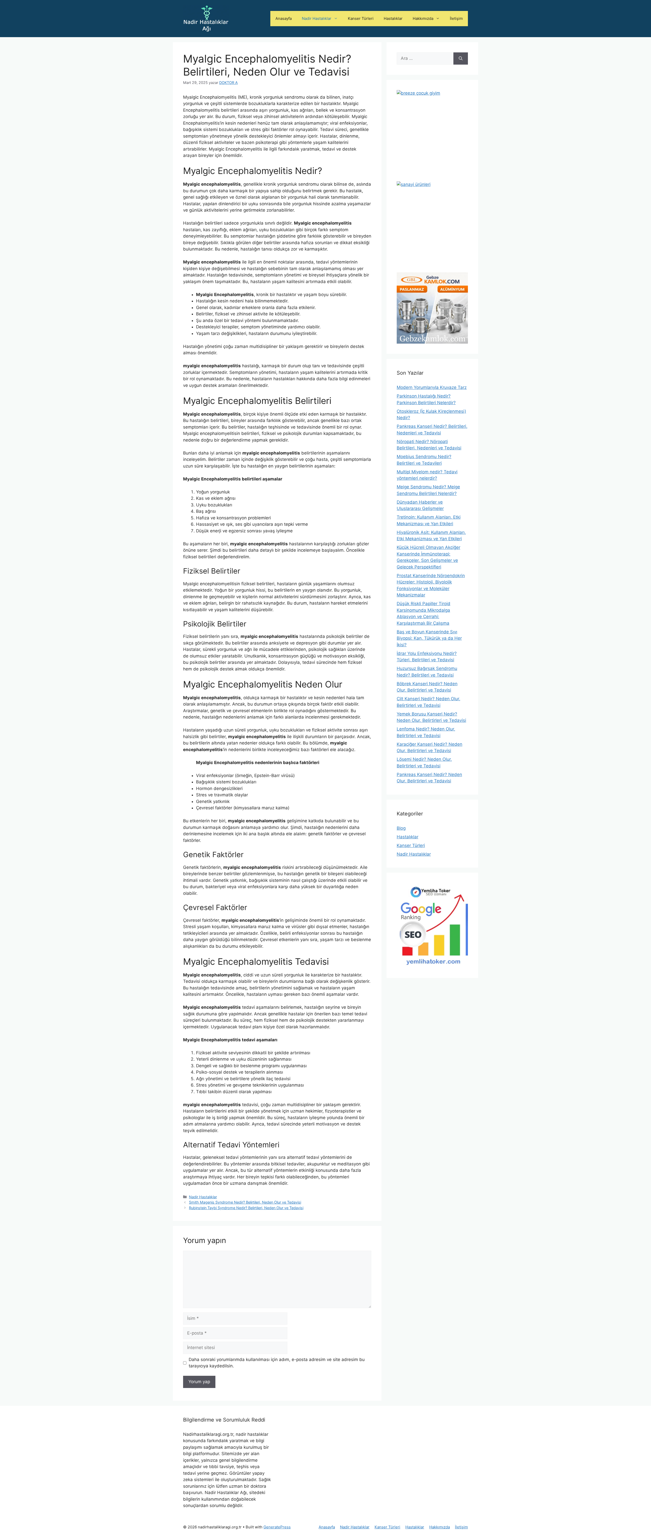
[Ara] (460, 58)
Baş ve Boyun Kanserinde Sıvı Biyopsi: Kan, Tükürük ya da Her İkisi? (429, 638)
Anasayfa (283, 18)
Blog (401, 828)
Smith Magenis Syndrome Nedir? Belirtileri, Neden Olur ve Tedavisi (245, 1202)
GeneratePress (277, 1527)
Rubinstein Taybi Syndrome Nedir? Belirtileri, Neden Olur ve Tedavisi (246, 1208)
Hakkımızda (423, 18)
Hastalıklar (393, 18)
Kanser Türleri (361, 18)
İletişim (456, 18)
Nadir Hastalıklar (316, 18)
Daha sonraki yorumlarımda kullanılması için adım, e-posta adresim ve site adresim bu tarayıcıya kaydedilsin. (277, 1363)
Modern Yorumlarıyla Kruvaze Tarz (432, 387)
